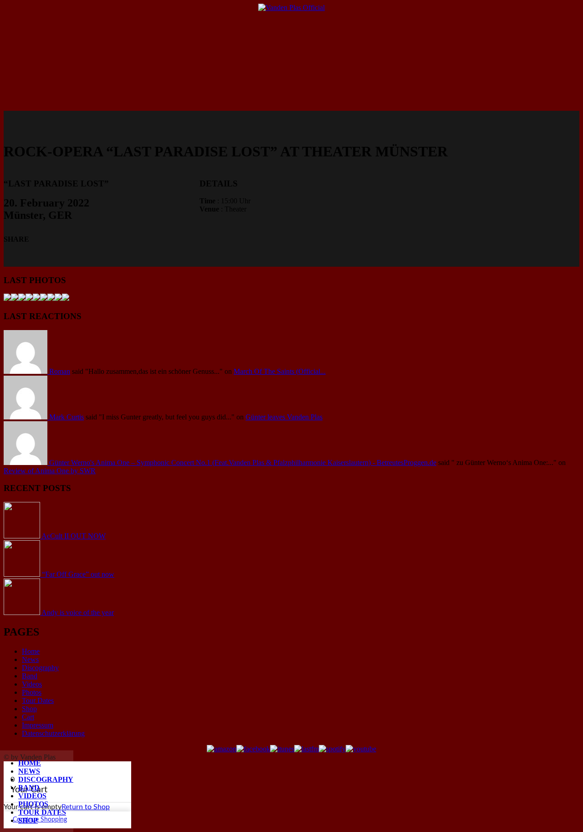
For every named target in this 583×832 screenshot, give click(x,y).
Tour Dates (42, 812)
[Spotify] (332, 749)
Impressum (37, 725)
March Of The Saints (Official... (280, 371)
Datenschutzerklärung (53, 733)
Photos (33, 804)
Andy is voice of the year (77, 612)
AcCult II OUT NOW (73, 536)
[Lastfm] (306, 749)
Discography (45, 779)
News (29, 771)
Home (29, 763)
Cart (28, 717)
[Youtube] (361, 749)
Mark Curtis (66, 417)
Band (29, 787)
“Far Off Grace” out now (78, 574)
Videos (32, 796)
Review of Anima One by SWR (50, 471)
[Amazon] (221, 749)
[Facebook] (253, 749)
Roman (59, 371)
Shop (28, 820)
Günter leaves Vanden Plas (283, 417)
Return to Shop (85, 807)
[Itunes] (282, 749)
